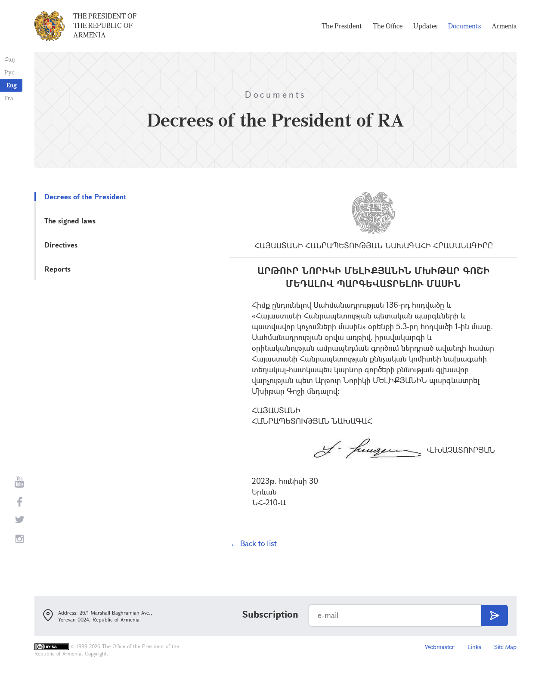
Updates (425, 26)
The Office (387, 26)
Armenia (504, 26)
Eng (11, 85)
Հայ (9, 59)
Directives (60, 244)
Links (474, 647)
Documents (464, 26)
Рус (9, 72)
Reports (57, 268)
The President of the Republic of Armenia (104, 25)
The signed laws (70, 220)
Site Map (505, 647)
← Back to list (253, 543)
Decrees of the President (85, 196)
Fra (8, 98)
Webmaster (440, 647)
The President (342, 26)
